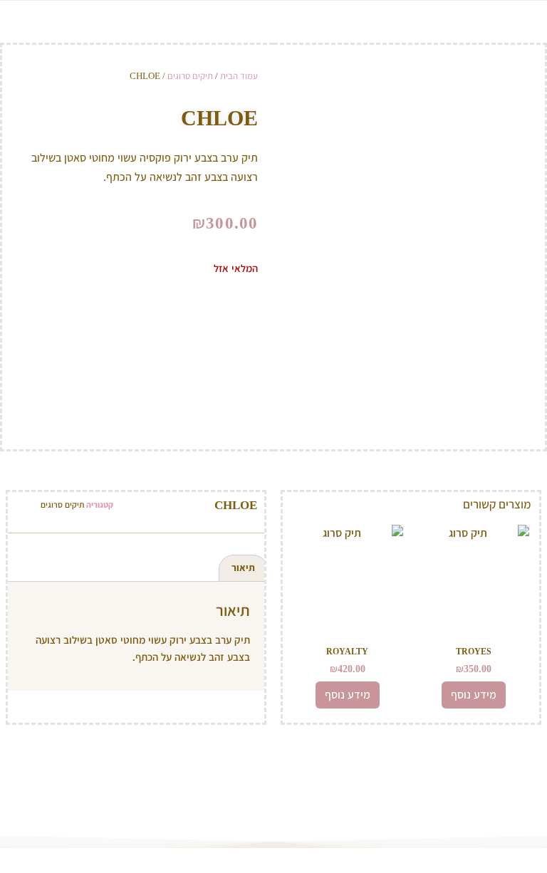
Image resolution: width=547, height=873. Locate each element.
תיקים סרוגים (190, 75)
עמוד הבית (239, 75)
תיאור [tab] (243, 568)
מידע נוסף (473, 695)
